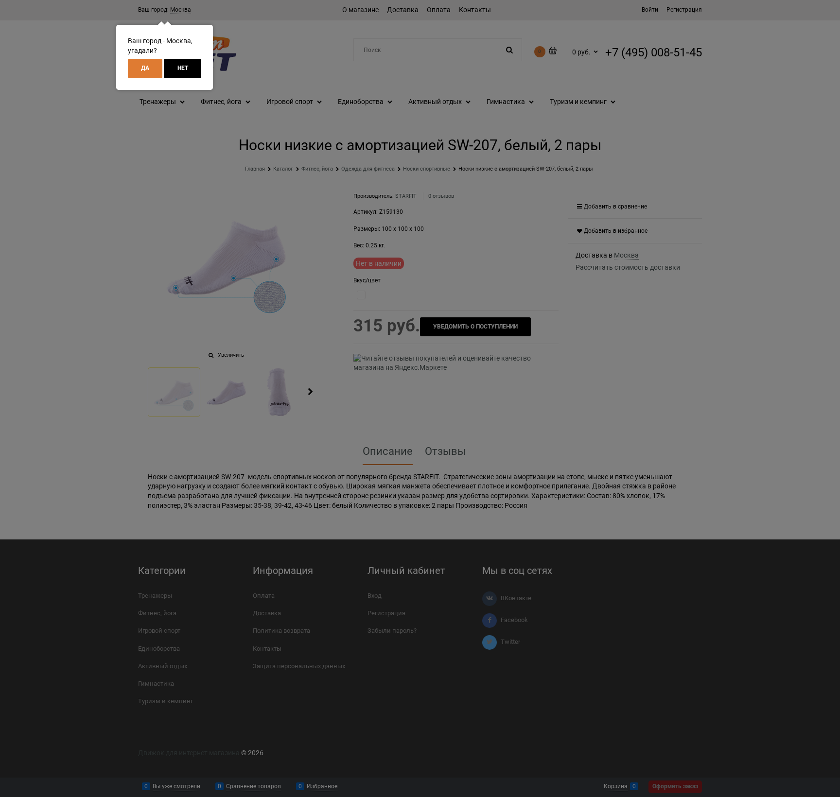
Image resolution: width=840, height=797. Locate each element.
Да (145, 68)
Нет (182, 68)
